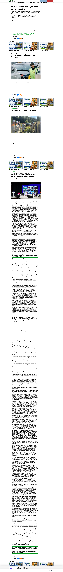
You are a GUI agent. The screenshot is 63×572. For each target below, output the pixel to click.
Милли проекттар (13, 108)
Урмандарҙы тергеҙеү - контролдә (34, 2)
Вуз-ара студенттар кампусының (24, 270)
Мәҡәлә (10, 2)
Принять (50, 570)
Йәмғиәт (12, 4)
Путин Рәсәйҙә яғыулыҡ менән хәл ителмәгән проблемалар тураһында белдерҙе (23, 2)
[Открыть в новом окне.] (14, 38)
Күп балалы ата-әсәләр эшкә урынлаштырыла (44, 2)
